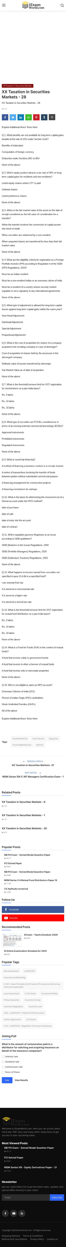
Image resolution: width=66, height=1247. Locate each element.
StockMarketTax (20, 738)
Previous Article (35, 761)
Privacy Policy (37, 1239)
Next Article (31, 773)
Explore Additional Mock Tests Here (19, 127)
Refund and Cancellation (14, 1239)
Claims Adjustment (12, 1019)
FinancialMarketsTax (22, 744)
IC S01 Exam (30, 993)
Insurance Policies (49, 993)
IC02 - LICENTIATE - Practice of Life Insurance (24, 1012)
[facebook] (5, 1213)
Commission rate (14, 1066)
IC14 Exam (31, 1019)
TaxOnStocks (38, 738)
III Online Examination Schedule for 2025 (25, 951)
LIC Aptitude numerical (16, 888)
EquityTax (53, 738)
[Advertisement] (33, 46)
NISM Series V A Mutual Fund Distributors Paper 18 (30, 880)
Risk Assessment (11, 971)
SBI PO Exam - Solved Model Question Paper (27, 855)
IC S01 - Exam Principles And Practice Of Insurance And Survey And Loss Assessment (32, 985)
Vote (7, 1080)
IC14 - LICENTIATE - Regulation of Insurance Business (28, 1025)
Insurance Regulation (13, 1006)
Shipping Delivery (11, 1235)
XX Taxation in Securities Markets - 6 (23, 801)
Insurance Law (35, 1006)
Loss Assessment (11, 993)
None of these (12, 1072)
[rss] (21, 1213)
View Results (21, 1080)
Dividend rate (12, 1061)
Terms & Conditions (33, 1235)
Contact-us (52, 1239)
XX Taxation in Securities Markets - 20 (24, 828)
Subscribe (57, 1197)
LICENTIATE (29, 971)
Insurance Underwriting (14, 977)
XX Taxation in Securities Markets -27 (33, 765)
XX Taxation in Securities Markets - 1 (23, 815)
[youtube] (13, 1213)
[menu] (4, 5)
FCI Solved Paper (13, 863)
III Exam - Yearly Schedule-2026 (41, 934)
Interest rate (11, 1056)
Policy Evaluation (11, 999)
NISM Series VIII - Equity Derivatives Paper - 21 (30, 1167)
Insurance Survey (33, 999)
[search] (62, 5)
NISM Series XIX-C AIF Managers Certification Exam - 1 (33, 776)
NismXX (39, 744)
